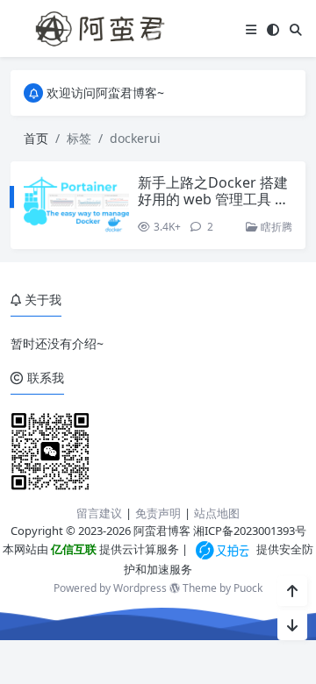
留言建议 (99, 513)
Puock (247, 588)
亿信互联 (72, 549)
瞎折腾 (275, 226)
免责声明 (158, 513)
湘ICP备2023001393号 (249, 530)
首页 (36, 138)
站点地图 (217, 513)
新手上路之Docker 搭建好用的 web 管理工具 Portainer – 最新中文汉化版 (215, 208)
